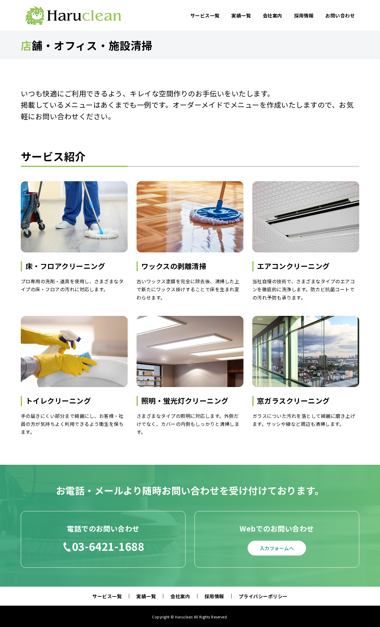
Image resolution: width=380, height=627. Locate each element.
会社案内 (272, 15)
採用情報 (304, 15)
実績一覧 (241, 15)
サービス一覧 (205, 15)
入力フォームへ (277, 548)
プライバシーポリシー (263, 596)
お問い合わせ (340, 15)
